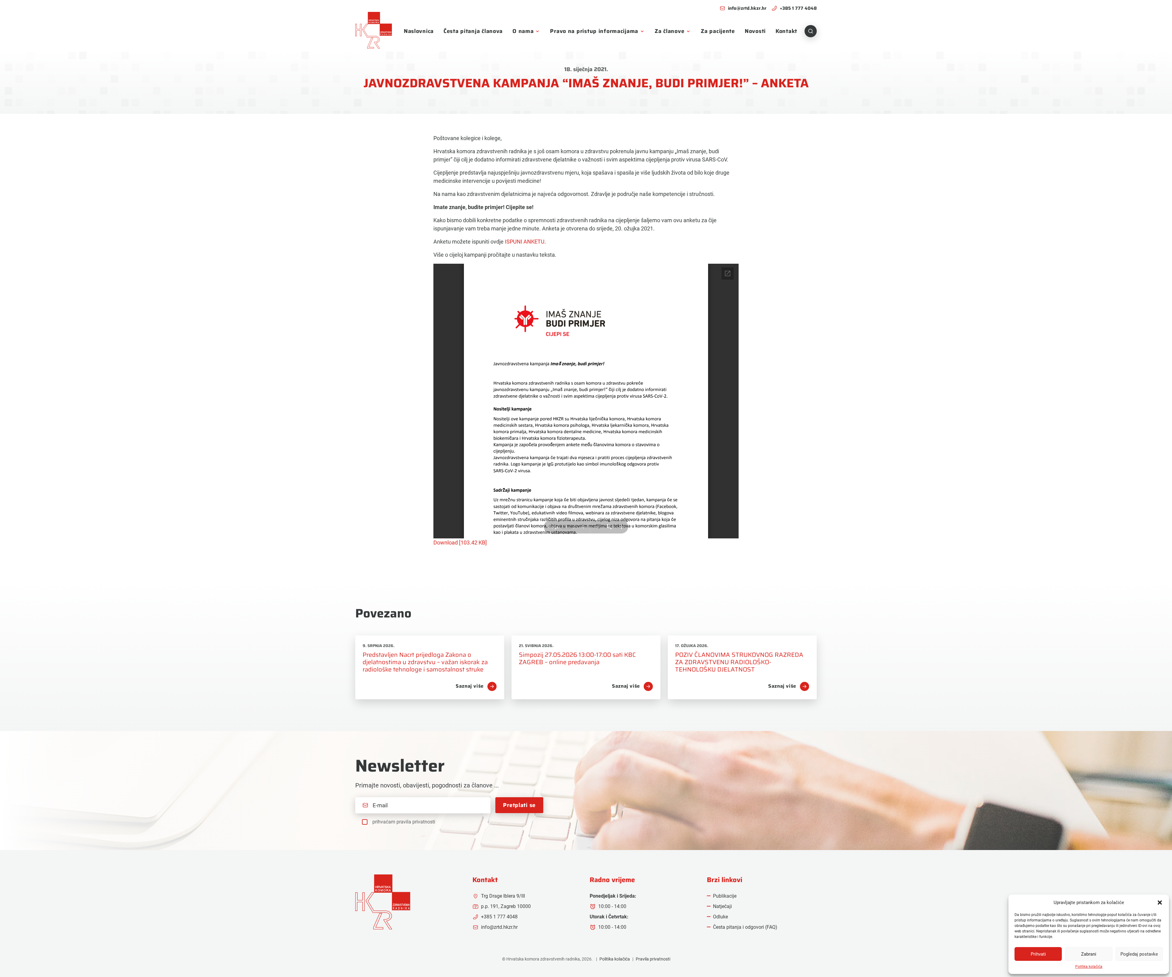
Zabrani (1088, 954)
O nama (523, 31)
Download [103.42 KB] (460, 542)
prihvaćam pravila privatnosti (403, 822)
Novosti (755, 31)
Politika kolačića (1088, 966)
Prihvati (1038, 954)
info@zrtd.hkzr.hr (747, 8)
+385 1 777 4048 (798, 8)
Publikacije (724, 896)
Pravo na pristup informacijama (594, 31)
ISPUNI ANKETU (524, 241)
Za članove (669, 31)
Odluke (720, 917)
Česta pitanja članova (473, 31)
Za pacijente (718, 31)
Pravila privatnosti (653, 959)
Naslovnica (419, 31)
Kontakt (786, 31)
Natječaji (722, 906)
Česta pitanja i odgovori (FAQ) (745, 927)
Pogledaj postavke (1139, 954)
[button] (1160, 902)
